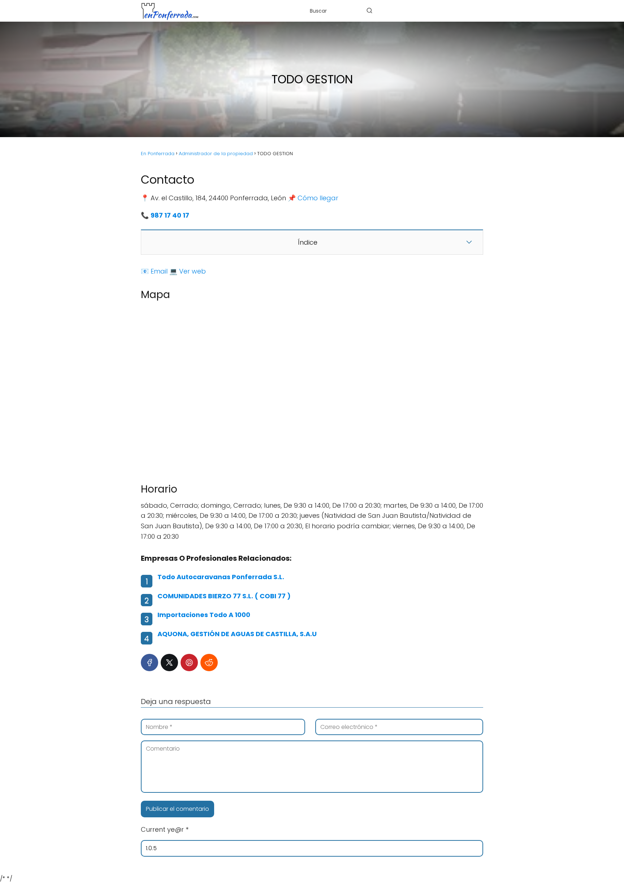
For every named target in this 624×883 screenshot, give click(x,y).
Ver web (192, 271)
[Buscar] (369, 10)
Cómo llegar (318, 197)
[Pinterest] (189, 662)
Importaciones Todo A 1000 (203, 614)
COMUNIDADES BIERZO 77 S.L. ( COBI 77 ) (224, 595)
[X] (169, 662)
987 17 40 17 (170, 215)
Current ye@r (164, 829)
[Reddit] (209, 662)
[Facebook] (149, 662)
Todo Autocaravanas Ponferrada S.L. (220, 576)
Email (159, 271)
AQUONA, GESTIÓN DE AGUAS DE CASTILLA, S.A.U (237, 633)
